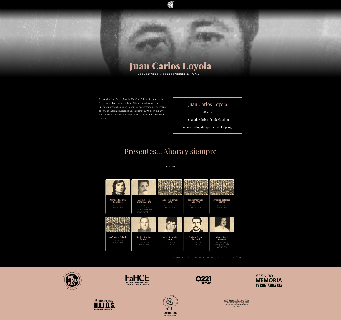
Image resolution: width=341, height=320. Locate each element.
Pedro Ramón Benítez (144, 238)
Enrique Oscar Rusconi (196, 238)
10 (189, 257)
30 (219, 257)
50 (227, 257)
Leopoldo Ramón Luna (169, 200)
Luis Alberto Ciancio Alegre (144, 200)
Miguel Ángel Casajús (222, 238)
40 (223, 257)
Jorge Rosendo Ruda (170, 238)
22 (212, 257)
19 (200, 257)
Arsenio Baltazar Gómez (222, 200)
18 (196, 257)
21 (208, 257)
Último (238, 257)
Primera (176, 257)
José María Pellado (118, 237)
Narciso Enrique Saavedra (118, 200)
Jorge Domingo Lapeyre (195, 200)
